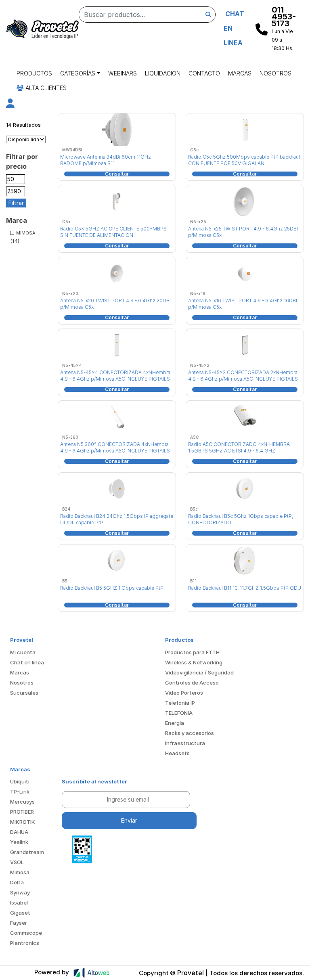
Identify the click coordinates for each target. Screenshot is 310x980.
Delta (17, 882)
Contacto (204, 73)
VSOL (17, 862)
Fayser (18, 922)
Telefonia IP (180, 702)
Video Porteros (184, 692)
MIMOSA (26, 233)
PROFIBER (22, 811)
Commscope (26, 933)
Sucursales (24, 692)
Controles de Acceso (192, 682)
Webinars (122, 73)
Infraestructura (185, 743)
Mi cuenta (23, 652)
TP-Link (19, 791)
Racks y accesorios (189, 733)
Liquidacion (162, 73)
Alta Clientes (45, 87)
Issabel (19, 902)
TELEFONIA (179, 713)
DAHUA (19, 832)
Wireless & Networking (193, 662)
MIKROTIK (22, 822)
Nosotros (275, 73)
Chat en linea (27, 662)
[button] (10, 105)
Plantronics (24, 943)
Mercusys (22, 801)
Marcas (239, 73)
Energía (174, 723)
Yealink (19, 842)
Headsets (177, 753)
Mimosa (19, 872)
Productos (34, 73)
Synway (20, 892)
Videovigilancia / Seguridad (199, 672)
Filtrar (16, 202)
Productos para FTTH (192, 652)
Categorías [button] (77, 73)
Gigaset (20, 912)
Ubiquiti (19, 781)
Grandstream (27, 852)
